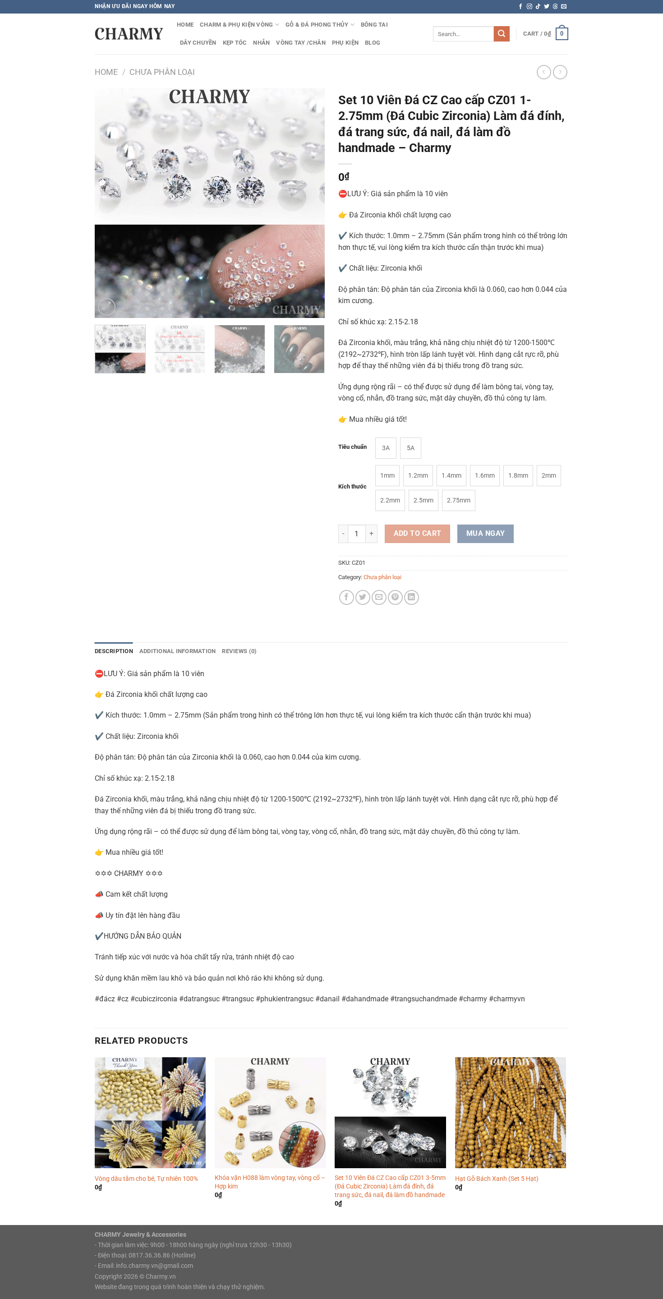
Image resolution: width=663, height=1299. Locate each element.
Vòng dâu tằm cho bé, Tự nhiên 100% (146, 1179)
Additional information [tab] (177, 651)
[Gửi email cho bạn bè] (379, 597)
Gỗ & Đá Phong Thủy (317, 24)
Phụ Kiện (345, 42)
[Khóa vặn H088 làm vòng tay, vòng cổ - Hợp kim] (270, 1113)
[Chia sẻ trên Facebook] (346, 597)
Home (106, 72)
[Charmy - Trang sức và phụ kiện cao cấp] (129, 34)
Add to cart (418, 534)
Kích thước (352, 487)
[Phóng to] (106, 307)
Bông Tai (374, 24)
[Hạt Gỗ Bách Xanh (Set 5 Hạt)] (510, 1113)
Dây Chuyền (198, 42)
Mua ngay (485, 534)
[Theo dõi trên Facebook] (520, 7)
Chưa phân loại (162, 72)
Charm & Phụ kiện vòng (236, 24)
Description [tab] (114, 651)
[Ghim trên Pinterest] (395, 597)
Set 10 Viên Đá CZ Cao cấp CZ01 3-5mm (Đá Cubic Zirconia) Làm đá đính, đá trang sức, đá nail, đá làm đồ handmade (390, 1186)
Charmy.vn (161, 1277)
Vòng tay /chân (301, 42)
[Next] (309, 203)
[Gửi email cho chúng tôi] (563, 7)
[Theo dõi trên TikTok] (538, 7)
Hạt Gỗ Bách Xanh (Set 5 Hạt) (497, 1179)
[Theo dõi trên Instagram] (529, 7)
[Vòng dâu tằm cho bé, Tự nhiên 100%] (150, 1113)
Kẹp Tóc (235, 42)
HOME (185, 24)
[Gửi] (501, 33)
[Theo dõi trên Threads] (555, 7)
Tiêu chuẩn (352, 447)
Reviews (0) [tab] (239, 651)
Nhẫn (261, 42)
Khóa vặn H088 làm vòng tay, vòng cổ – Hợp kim (270, 1182)
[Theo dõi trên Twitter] (546, 7)
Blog (372, 42)
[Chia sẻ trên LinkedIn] (411, 597)
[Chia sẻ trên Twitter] (362, 597)
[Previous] (110, 203)
